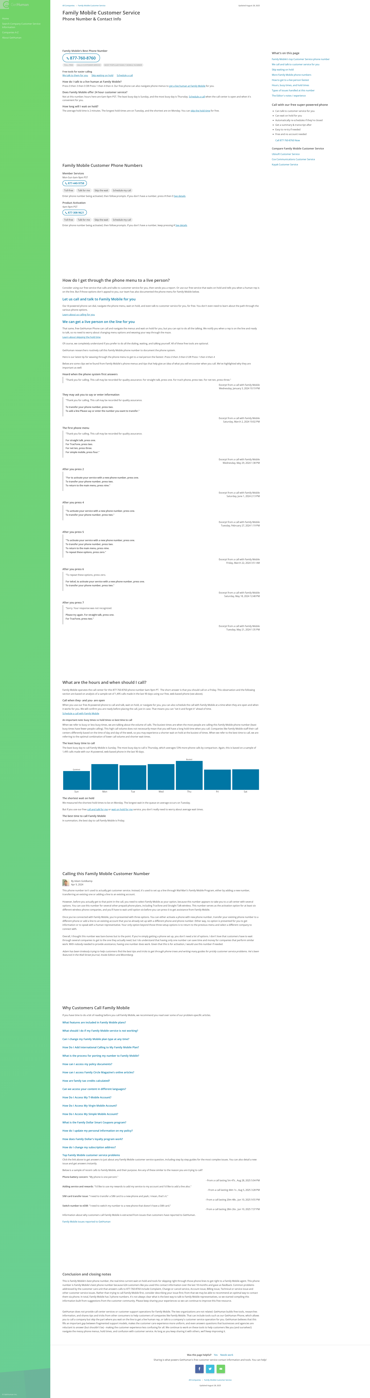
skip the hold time (200, 110)
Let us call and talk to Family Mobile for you (99, 299)
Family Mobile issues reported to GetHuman (86, 1221)
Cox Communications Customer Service (293, 159)
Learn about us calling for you (78, 314)
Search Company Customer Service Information (21, 25)
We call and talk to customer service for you (295, 64)
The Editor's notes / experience (289, 95)
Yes (216, 1354)
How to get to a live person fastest (290, 80)
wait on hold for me (122, 809)
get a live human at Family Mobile (187, 86)
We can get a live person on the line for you (98, 321)
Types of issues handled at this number (293, 90)
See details (180, 196)
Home (5, 18)
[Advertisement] (149, 137)
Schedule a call (125, 75)
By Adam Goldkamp (81, 881)
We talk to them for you (75, 75)
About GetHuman (11, 37)
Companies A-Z (10, 32)
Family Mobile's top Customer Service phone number (301, 59)
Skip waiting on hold (102, 75)
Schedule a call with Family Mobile (80, 713)
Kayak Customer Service (285, 164)
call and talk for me (97, 809)
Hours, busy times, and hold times (290, 85)
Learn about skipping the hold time (81, 337)
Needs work (226, 1354)
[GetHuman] (14, 4)
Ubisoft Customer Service (286, 154)
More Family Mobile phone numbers (291, 74)
